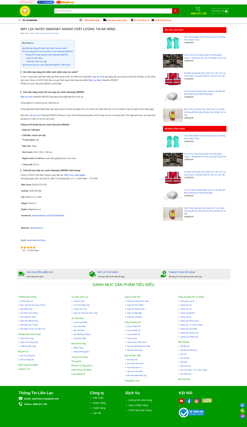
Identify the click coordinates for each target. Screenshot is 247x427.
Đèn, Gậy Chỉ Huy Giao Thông (32, 305)
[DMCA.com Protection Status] (207, 400)
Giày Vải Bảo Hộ (133, 330)
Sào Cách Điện (80, 326)
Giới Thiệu (98, 398)
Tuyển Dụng (99, 408)
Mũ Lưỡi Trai (185, 366)
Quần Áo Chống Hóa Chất (137, 301)
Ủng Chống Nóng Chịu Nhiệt (138, 346)
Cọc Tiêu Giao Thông (29, 313)
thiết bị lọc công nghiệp (74, 175)
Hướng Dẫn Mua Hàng (140, 400)
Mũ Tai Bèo (185, 358)
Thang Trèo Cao (80, 309)
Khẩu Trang (78, 348)
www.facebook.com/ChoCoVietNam (48, 215)
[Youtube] (181, 401)
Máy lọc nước (27, 97)
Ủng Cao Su (132, 338)
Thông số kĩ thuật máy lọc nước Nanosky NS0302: (47, 55)
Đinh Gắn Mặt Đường (29, 321)
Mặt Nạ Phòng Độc (81, 352)
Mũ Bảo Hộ (185, 346)
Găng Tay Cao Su (187, 301)
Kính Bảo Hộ (132, 360)
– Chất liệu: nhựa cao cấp (36, 61)
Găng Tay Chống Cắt (189, 337)
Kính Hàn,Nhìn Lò (134, 367)
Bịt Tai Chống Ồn (27, 360)
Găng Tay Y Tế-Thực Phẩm (191, 325)
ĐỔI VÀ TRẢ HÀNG (108, 272)
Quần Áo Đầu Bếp (134, 313)
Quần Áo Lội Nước (134, 317)
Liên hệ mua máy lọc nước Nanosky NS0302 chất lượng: (46, 65)
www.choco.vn (36, 228)
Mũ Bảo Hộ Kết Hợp (188, 350)
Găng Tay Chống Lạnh (189, 333)
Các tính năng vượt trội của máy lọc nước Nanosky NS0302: (47, 51)
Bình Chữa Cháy (27, 338)
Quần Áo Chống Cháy (29, 342)
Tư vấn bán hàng (47, 2)
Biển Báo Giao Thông (29, 325)
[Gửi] (175, 11)
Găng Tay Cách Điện (188, 329)
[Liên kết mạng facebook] (242, 416)
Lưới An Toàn (79, 301)
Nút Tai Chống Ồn (27, 356)
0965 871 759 (40, 404)
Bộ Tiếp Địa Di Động (82, 334)
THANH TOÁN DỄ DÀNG (182, 272)
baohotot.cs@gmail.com (45, 398)
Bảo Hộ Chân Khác (135, 350)
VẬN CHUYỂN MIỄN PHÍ (40, 272)
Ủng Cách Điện (80, 338)
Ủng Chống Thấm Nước (137, 342)
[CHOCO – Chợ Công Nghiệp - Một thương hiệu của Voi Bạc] (34, 11)
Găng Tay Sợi (186, 305)
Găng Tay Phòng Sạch (189, 321)
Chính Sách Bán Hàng (139, 410)
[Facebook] (189, 401)
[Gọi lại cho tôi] (242, 410)
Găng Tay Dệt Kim (187, 313)
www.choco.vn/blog (36, 240)
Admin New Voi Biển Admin (49, 33)
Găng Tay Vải (185, 309)
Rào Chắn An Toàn (28, 317)
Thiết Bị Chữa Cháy (28, 346)
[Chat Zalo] (242, 405)
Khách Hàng (99, 403)
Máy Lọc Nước (95, 80)
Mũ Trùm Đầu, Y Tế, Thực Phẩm (193, 370)
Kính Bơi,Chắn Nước (135, 363)
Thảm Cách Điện (80, 322)
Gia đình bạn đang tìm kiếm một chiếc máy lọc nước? (45, 48)
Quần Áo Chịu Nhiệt (135, 305)
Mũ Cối (183, 354)
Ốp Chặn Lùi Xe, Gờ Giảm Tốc (32, 329)
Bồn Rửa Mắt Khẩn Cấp (137, 375)
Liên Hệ (97, 413)
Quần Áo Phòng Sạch (136, 309)
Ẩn (32, 43)
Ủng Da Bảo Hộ (133, 334)
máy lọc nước (98, 76)
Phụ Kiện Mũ (185, 374)
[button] (220, 10)
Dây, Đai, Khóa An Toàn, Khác (86, 313)
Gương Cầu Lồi (26, 301)
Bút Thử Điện (79, 330)
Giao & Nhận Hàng (138, 405)
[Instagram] (196, 401)
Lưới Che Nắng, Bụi (82, 305)
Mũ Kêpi (183, 362)
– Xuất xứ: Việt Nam (34, 58)
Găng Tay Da (185, 317)
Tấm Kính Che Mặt (135, 371)
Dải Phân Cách (26, 309)
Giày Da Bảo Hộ (133, 326)
